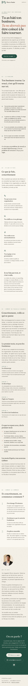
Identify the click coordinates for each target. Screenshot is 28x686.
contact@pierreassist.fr (15, 660)
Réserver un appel (8, 56)
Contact (24, 2)
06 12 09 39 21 (5, 680)
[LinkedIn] (14, 665)
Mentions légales (15, 682)
